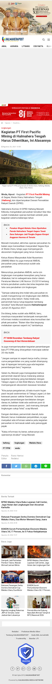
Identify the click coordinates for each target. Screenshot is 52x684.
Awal (4, 46)
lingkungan (19, 443)
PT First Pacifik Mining (38, 194)
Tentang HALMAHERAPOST (17, 635)
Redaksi (15, 458)
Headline (16, 123)
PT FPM (6, 448)
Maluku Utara (35, 443)
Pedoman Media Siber (30, 631)
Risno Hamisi (17, 455)
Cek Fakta (38, 46)
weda (17, 448)
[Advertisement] (26, 76)
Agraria (14, 46)
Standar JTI (34, 638)
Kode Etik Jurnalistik (40, 635)
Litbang (26, 46)
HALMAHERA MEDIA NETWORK (30, 680)
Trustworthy (21, 638)
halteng (6, 443)
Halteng (6, 200)
